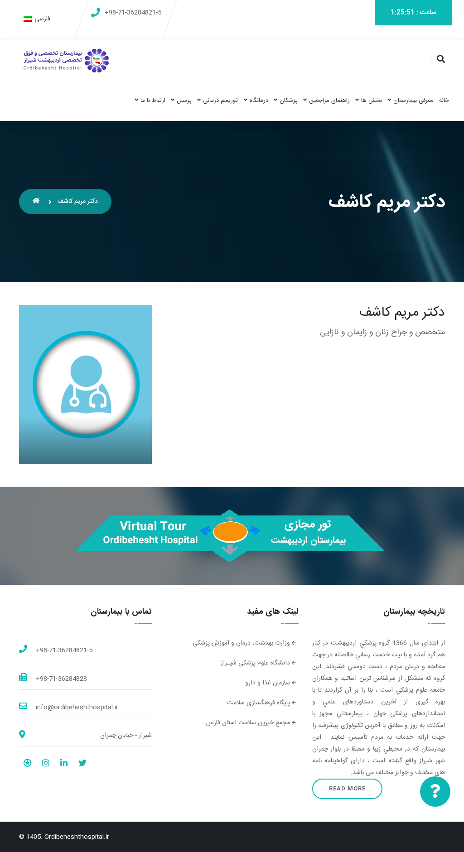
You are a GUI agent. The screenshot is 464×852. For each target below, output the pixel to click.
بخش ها (371, 101)
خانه (444, 101)
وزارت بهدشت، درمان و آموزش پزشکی (242, 643)
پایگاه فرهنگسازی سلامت (259, 703)
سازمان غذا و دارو (268, 683)
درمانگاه (259, 101)
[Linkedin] (64, 764)
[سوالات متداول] (435, 791)
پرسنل (184, 101)
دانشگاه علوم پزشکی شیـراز (256, 663)
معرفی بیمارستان (413, 101)
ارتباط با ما (152, 101)
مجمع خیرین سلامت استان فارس (249, 722)
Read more (347, 788)
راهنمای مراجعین (329, 101)
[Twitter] (82, 764)
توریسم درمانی (220, 101)
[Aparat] (27, 764)
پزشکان (289, 101)
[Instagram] (45, 764)
